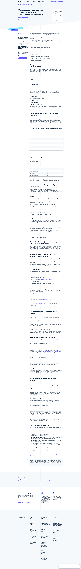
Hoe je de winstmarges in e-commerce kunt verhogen (22, 50)
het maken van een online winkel (46, 279)
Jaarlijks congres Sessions (56, 522)
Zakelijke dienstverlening (45, 541)
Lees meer (32, 454)
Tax (30, 544)
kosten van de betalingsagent (54, 351)
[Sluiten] (79, 565)
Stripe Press (54, 537)
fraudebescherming (47, 299)
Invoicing (31, 532)
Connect (31, 525)
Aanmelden (52, 1)
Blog (53, 519)
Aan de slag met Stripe (22, 17)
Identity (31, 531)
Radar (30, 541)
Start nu (20, 502)
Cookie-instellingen (55, 529)
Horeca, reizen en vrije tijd (45, 536)
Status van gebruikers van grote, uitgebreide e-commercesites (41, 119)
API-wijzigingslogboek (44, 557)
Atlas (30, 518)
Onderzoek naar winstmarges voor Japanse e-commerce (23, 38)
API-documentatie (44, 554)
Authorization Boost (33, 519)
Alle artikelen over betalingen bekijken (23, 480)
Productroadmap (55, 533)
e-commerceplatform (43, 303)
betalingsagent (45, 351)
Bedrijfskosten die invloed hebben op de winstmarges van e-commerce (23, 47)
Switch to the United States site (64, 566)
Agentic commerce (44, 519)
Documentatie (43, 553)
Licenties (54, 526)
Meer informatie (55, 20)
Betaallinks (31, 537)
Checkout (31, 523)
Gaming (42, 535)
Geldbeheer (43, 529)
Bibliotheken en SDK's (44, 558)
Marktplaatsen (43, 528)
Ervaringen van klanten (56, 518)
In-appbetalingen (43, 526)
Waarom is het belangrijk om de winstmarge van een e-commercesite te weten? (23, 44)
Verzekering (43, 537)
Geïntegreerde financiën (44, 523)
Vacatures (54, 534)
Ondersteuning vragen (56, 541)
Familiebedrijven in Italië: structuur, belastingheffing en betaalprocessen (42, 477)
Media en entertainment (44, 538)
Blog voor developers (44, 560)
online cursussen (42, 391)
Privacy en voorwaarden (56, 523)
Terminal (31, 545)
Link (30, 535)
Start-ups (42, 518)
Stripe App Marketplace (44, 547)
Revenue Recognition (33, 542)
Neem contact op (58, 1)
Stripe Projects (43, 559)
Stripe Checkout (34, 354)
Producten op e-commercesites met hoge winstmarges (23, 53)
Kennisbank (54, 517)
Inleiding (19, 33)
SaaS (42, 531)
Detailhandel (43, 543)
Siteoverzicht (55, 527)
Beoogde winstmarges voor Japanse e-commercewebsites (23, 35)
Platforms (42, 530)
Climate (31, 524)
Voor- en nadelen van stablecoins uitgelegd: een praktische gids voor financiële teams (44, 480)
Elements (31, 529)
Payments (31, 538)
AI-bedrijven (43, 532)
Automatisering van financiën (45, 524)
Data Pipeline (32, 528)
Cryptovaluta (32, 526)
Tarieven (42, 1)
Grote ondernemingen (44, 517)
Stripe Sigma (31, 543)
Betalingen (30, 4)
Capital (31, 522)
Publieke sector (43, 542)
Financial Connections (33, 530)
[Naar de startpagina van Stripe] (19, 516)
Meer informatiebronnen (22, 4)
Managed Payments (33, 536)
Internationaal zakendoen (45, 525)
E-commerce (43, 522)
